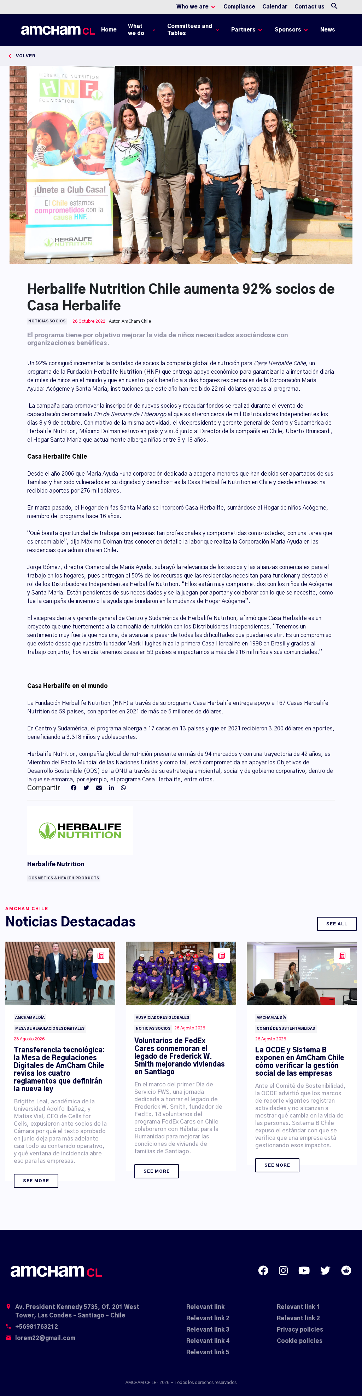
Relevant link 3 (207, 1330)
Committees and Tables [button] (189, 30)
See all (337, 924)
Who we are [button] (192, 7)
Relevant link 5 (207, 1352)
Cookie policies (299, 1341)
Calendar (274, 7)
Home (110, 31)
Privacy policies (300, 1330)
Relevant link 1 (298, 1307)
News (327, 30)
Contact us (309, 7)
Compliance (239, 7)
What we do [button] (136, 30)
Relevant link (205, 1307)
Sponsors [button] (288, 30)
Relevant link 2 (207, 1318)
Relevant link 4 (207, 1341)
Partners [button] (243, 30)
